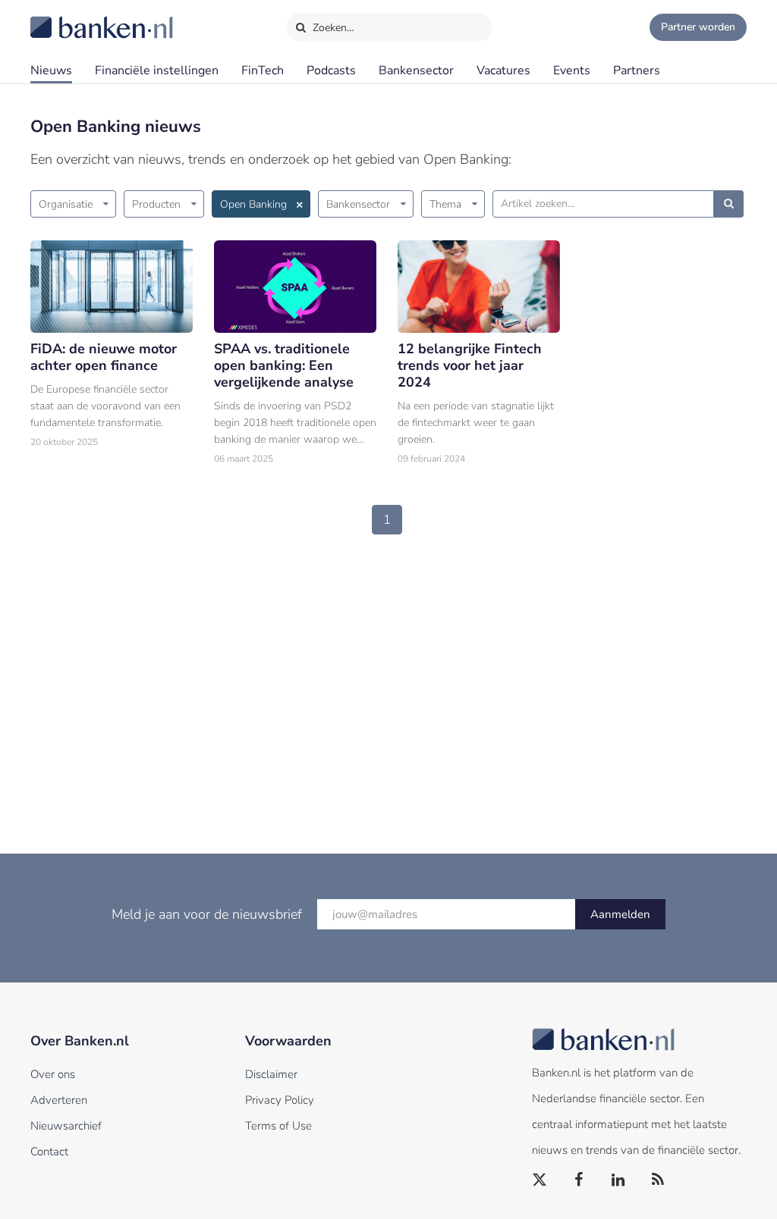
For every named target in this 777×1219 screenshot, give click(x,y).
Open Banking (253, 204)
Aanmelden (620, 914)
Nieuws (51, 70)
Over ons (52, 1074)
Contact (49, 1151)
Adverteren (58, 1100)
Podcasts (331, 70)
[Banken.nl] (64, 17)
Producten (156, 204)
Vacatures (503, 70)
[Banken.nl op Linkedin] (619, 1180)
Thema (445, 204)
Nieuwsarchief (66, 1125)
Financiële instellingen (157, 70)
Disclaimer (271, 1074)
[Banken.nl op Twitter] (540, 1180)
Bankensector (416, 70)
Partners (636, 70)
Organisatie (66, 204)
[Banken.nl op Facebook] (579, 1180)
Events (571, 70)
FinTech (262, 70)
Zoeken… (332, 27)
